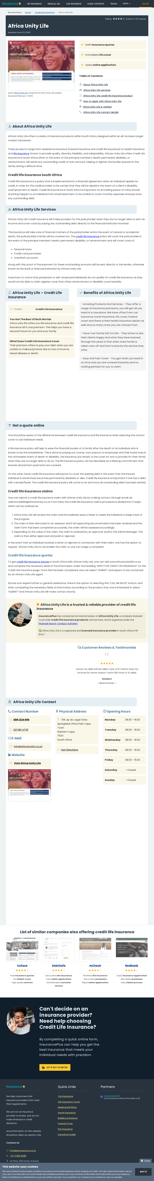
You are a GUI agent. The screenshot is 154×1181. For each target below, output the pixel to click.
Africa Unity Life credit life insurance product (108, 95)
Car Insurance (65, 1096)
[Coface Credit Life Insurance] (22, 950)
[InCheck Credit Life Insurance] (95, 950)
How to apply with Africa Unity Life (102, 101)
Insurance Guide (67, 1134)
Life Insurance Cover (69, 1101)
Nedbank (131, 965)
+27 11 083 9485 (18, 1155)
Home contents (95, 3)
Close (146, 1160)
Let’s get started (57, 1067)
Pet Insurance (65, 1129)
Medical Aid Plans (67, 1107)
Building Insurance (68, 1118)
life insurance (21, 153)
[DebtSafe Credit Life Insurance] (59, 950)
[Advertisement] (112, 394)
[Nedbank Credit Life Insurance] (132, 950)
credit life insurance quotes (33, 561)
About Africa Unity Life (95, 84)
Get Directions (69, 750)
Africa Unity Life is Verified (97, 106)
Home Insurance (67, 1112)
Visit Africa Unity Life (27, 763)
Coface (22, 965)
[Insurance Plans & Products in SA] (11, 3)
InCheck (95, 965)
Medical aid (54, 3)
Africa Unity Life (21, 93)
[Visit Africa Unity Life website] (29, 786)
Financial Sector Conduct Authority (58, 623)
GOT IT (143, 1171)
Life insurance (34, 3)
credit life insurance (87, 236)
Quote (145, 3)
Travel (113, 3)
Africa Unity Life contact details (101, 112)
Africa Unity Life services (96, 90)
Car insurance (74, 3)
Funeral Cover (65, 1123)
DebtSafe (59, 965)
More (126, 4)
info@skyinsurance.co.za (23, 1150)
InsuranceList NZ (112, 1096)
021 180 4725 (20, 730)
